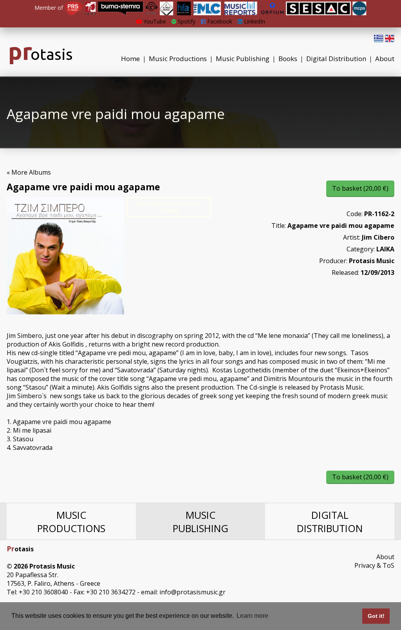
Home (130, 58)
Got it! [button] (376, 616)
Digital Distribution (336, 58)
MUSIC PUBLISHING (200, 521)
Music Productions (178, 58)
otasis (40, 54)
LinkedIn (253, 21)
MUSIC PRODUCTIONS (71, 521)
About (384, 58)
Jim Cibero (378, 237)
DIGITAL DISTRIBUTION (330, 521)
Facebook (219, 21)
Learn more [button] (252, 615)
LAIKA (385, 249)
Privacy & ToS (374, 565)
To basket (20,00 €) (360, 188)
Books (287, 58)
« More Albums (29, 172)
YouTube (154, 21)
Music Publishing (242, 58)
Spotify (185, 21)
